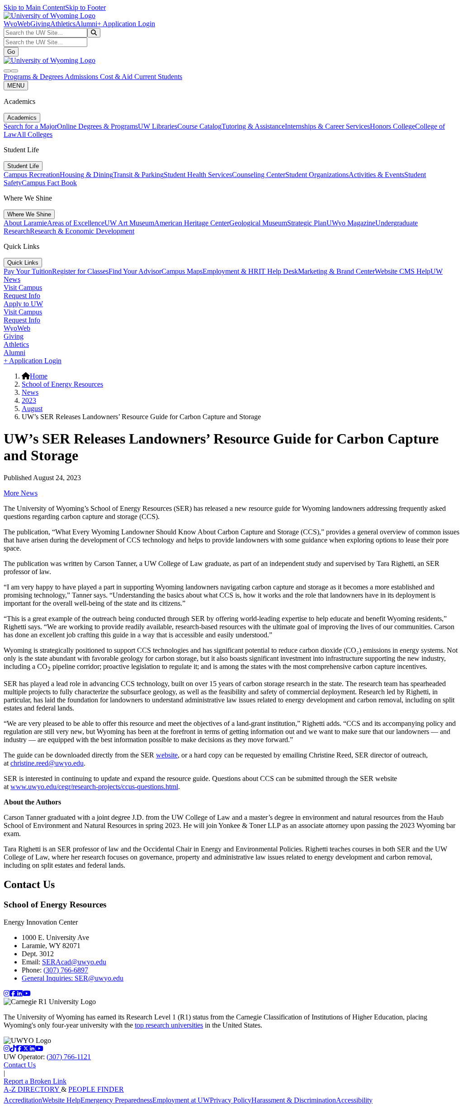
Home (38, 376)
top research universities (169, 1025)
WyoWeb (17, 24)
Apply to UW (23, 304)
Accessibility (354, 1100)
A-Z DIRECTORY (32, 1089)
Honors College (392, 126)
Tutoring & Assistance (253, 126)
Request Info (22, 295)
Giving (40, 24)
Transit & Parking (138, 174)
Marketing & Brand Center (336, 271)
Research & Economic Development (82, 231)
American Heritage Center (191, 223)
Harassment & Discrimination (293, 1100)
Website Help (61, 1100)
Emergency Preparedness (116, 1100)
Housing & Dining (86, 174)
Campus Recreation (32, 174)
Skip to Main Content (34, 7)
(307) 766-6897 (65, 970)
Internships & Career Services (327, 126)
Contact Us (20, 1065)
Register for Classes (80, 271)
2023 (29, 400)
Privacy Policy (230, 1100)
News (30, 392)
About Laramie (25, 223)
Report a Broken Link (35, 1081)
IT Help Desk (278, 271)
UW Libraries (157, 126)
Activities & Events (376, 174)
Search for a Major (30, 126)
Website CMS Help (402, 271)
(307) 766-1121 (69, 1057)
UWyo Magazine (350, 223)
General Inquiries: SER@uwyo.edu (72, 978)
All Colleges (34, 134)
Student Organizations (317, 174)
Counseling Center (258, 174)
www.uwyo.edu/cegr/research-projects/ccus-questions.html (94, 786)
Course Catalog (199, 126)
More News (21, 493)
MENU (15, 85)
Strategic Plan (306, 223)
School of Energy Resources (62, 384)
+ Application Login (126, 24)
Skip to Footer (85, 7)
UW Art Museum (129, 223)
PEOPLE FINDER (96, 1089)
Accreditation (23, 1100)
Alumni (86, 24)
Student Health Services (198, 174)
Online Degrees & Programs (97, 126)
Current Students (158, 76)
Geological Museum (258, 223)
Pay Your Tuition (28, 271)
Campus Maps (182, 271)
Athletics (63, 24)
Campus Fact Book (49, 183)
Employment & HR (231, 271)
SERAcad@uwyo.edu (74, 962)
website (167, 755)
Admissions (82, 76)
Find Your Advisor (135, 271)
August (32, 408)
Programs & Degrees (34, 76)
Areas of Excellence (75, 223)
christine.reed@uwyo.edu (47, 763)
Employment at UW (181, 1100)
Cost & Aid (117, 76)
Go (11, 51)
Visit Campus (23, 287)
